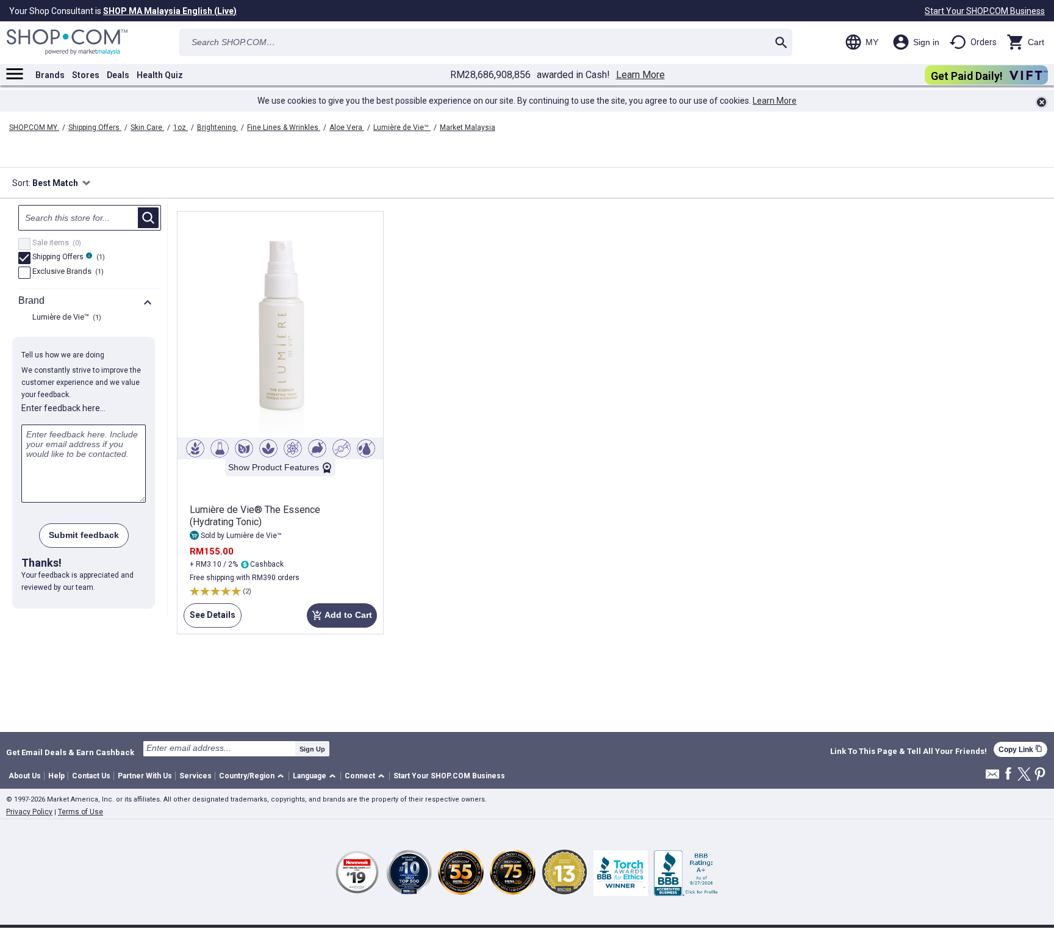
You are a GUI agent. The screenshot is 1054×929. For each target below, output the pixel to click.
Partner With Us (145, 776)
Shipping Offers (94, 127)
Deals (118, 75)
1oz (180, 127)
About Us (25, 776)
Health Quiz (160, 75)
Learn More (640, 75)
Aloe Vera (346, 127)
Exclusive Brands (66, 272)
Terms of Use (80, 812)
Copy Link (1020, 749)
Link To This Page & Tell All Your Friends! (908, 751)
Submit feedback (84, 535)
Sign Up (312, 749)
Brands (50, 75)
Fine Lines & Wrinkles (283, 127)
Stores (85, 75)
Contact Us (91, 776)
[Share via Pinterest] (1040, 775)
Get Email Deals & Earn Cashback (70, 752)
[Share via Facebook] (1008, 774)
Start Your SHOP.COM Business (985, 11)
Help (56, 776)
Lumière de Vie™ (402, 127)
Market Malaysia (467, 127)
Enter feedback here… (63, 408)
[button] (253, 776)
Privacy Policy (29, 812)
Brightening (217, 127)
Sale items (55, 243)
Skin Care (147, 127)
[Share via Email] (992, 777)
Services (195, 776)
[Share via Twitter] (1024, 775)
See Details (209, 619)
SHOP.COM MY (34, 127)
